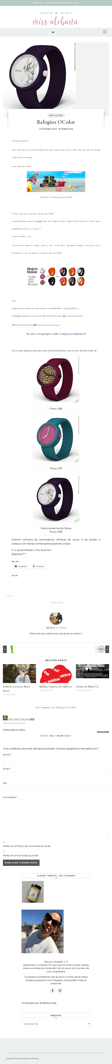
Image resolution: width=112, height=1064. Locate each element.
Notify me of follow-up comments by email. (27, 846)
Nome (7, 754)
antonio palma (18, 719)
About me (38, 3)
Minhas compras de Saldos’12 (55, 686)
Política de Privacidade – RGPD (62, 3)
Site (5, 783)
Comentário (10, 797)
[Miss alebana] (56, 19)
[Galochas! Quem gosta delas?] (9, 649)
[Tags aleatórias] (102, 649)
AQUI (39, 221)
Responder (103, 732)
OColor (10, 596)
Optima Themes (31, 1058)
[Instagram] (60, 990)
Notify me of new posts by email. (21, 855)
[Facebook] (52, 990)
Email (7, 768)
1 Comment (56, 602)
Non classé (56, 115)
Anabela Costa (67, 129)
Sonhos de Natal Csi (87, 686)
